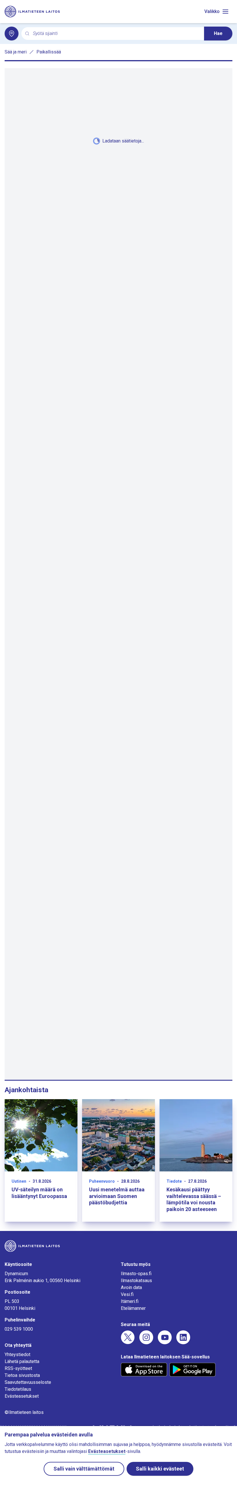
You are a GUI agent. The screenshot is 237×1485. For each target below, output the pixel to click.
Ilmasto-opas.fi (136, 1273)
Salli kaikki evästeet (160, 1469)
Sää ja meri (16, 52)
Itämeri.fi (129, 1301)
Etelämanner (133, 1308)
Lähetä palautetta (22, 1361)
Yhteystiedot (17, 1354)
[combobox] (116, 33)
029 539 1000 (19, 1329)
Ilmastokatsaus (136, 1280)
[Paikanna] (11, 33)
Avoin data (131, 1287)
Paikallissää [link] (48, 52)
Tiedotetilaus (18, 1389)
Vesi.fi (127, 1294)
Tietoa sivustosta (22, 1375)
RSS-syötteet (18, 1368)
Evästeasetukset (22, 1396)
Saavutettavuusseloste (28, 1382)
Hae (218, 33)
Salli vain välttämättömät (83, 1469)
